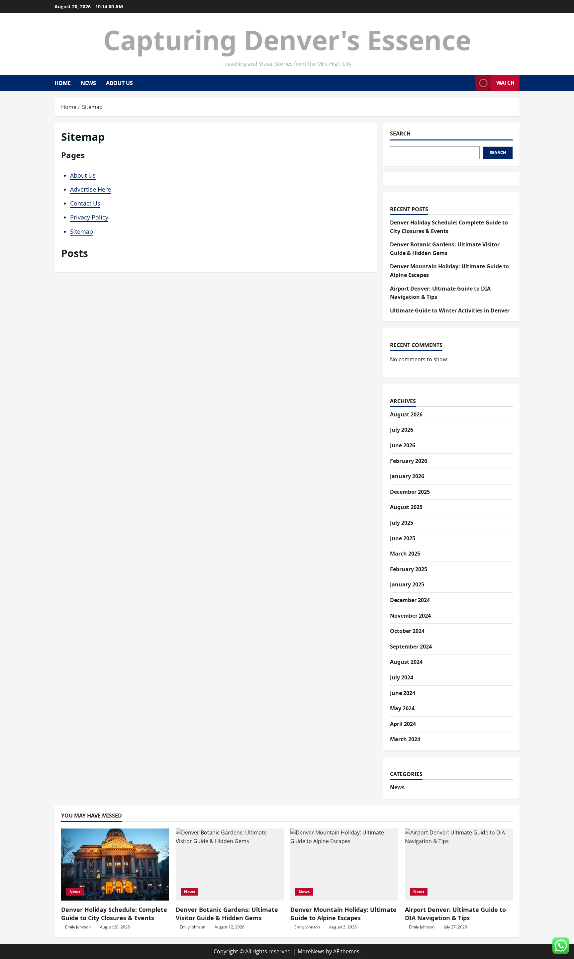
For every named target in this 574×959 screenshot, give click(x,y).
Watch (505, 82)
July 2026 (401, 429)
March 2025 (405, 553)
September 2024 (411, 646)
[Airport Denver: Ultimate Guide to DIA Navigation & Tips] (459, 864)
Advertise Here (90, 189)
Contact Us (85, 203)
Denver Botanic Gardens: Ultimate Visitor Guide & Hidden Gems (227, 914)
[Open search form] (468, 83)
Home (62, 83)
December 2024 (410, 600)
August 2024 (406, 661)
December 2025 (410, 491)
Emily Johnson (78, 927)
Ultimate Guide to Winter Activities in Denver (450, 310)
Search (400, 133)
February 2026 (408, 461)
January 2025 (407, 584)
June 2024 (402, 693)
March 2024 (405, 739)
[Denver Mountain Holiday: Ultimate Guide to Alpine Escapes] (344, 864)
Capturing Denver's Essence (287, 40)
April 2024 (403, 724)
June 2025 (402, 538)
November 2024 (410, 615)
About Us (119, 83)
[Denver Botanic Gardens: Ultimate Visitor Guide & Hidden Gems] (230, 864)
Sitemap (81, 231)
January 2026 (407, 476)
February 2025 (408, 569)
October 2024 (407, 631)
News (88, 83)
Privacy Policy (89, 217)
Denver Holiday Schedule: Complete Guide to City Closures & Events (114, 914)
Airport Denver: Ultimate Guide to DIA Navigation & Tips (455, 914)
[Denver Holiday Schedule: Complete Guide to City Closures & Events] (115, 864)
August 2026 (406, 414)
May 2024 (402, 708)
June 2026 (402, 445)
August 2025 (406, 507)
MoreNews (311, 951)
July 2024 (401, 677)
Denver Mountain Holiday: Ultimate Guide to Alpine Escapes (343, 914)
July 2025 (401, 522)
